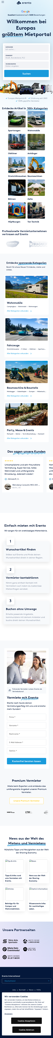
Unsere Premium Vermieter (26, 801)
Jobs (14, 990)
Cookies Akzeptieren (26, 1021)
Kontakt (22, 990)
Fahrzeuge (13, 345)
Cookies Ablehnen (26, 1030)
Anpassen (9, 1014)
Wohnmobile (15, 302)
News (31, 990)
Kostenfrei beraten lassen (26, 761)
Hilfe (39, 990)
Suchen (27, 73)
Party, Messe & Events (20, 430)
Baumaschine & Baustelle (22, 387)
